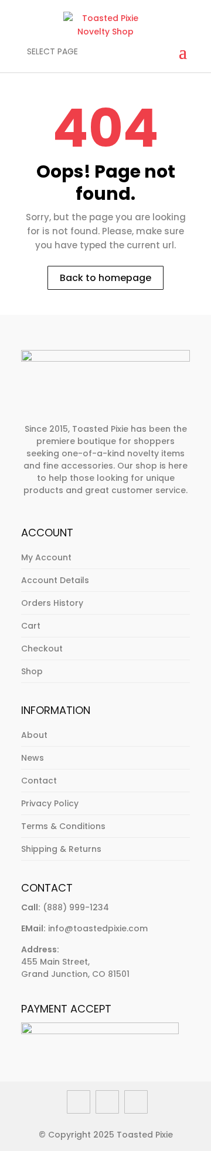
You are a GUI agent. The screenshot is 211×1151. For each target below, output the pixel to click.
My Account (46, 557)
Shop (32, 671)
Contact (39, 780)
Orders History (52, 603)
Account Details (55, 580)
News (32, 758)
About (34, 735)
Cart (30, 626)
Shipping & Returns (61, 849)
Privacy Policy (50, 803)
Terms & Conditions (63, 826)
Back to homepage (105, 278)
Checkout (42, 648)
